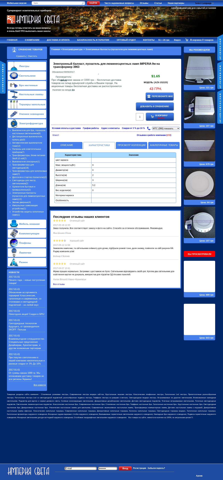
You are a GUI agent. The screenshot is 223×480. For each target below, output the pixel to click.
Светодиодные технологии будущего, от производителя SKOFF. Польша (24, 326)
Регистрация (139, 468)
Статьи (158, 3)
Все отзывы (59, 284)
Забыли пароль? (156, 468)
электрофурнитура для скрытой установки (193, 8)
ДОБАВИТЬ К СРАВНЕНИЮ (154, 106)
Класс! (56, 135)
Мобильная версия (16, 3)
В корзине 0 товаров (201, 40)
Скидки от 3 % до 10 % (133, 128)
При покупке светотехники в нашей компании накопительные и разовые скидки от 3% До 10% (27, 360)
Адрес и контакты (110, 128)
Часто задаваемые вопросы (119, 3)
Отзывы (144, 3)
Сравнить (21, 56)
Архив (199, 476)
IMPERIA (145, 63)
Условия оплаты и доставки (66, 128)
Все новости (40, 385)
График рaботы (91, 128)
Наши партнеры (176, 3)
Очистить (32, 56)
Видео (177, 40)
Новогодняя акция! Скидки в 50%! (26, 314)
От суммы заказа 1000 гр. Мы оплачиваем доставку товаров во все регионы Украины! (26, 376)
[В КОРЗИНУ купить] (155, 132)
